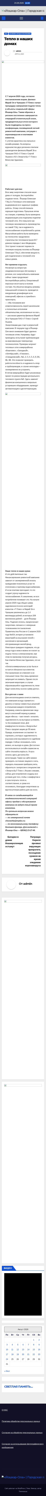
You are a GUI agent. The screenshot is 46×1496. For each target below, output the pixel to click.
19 (18, 1354)
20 (23, 1354)
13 (23, 1350)
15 (34, 1350)
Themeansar (23, 1491)
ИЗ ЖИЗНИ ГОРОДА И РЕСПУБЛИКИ (20, 33)
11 (12, 1350)
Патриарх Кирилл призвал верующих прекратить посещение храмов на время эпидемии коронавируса (33, 851)
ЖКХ (6, 33)
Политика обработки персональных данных (21, 1421)
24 (7, 1359)
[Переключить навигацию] (21, 18)
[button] (38, 18)
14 (28, 1350)
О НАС (5, 1410)
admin (18, 51)
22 (34, 1354)
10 (7, 1350)
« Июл (7, 1371)
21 (28, 1354)
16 (39, 1350)
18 (12, 1354)
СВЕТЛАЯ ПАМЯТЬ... (18, 1386)
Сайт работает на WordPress (15, 1488)
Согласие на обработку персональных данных (22, 1433)
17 (7, 1354)
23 (39, 1354)
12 (18, 1350)
